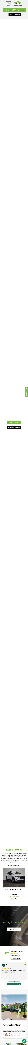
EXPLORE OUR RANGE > (14, 865)
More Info (13, 899)
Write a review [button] (16, 958)
